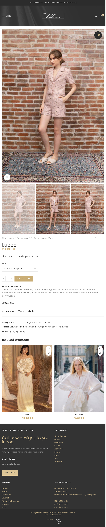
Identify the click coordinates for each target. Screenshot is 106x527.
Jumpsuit (58, 449)
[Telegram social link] (24, 332)
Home (5, 488)
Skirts (56, 455)
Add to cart (23, 278)
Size (4, 263)
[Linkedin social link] (20, 332)
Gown (57, 445)
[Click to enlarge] (7, 177)
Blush (11, 326)
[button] (5, 106)
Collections (22, 238)
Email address (8, 459)
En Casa (32, 326)
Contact (5, 504)
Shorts (53, 326)
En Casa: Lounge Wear (42, 238)
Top (59, 326)
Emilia (27, 414)
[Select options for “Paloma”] (100, 353)
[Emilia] (27, 378)
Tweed (65, 326)
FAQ (4, 507)
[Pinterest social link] (17, 332)
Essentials (58, 442)
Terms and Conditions (53, 515)
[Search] (96, 16)
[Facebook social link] (10, 332)
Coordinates (44, 322)
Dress (57, 439)
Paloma (79, 414)
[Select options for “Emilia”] (48, 353)
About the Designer (11, 501)
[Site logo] (53, 15)
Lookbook (6, 494)
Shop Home (8, 238)
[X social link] (13, 332)
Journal (5, 498)
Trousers (58, 461)
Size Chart (10, 303)
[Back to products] (99, 238)
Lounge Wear (43, 326)
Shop (4, 491)
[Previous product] (95, 238)
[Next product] (102, 238)
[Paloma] (79, 378)
